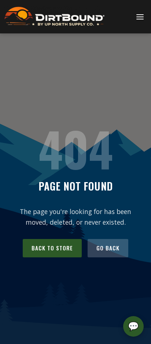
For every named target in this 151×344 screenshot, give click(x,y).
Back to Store (52, 248)
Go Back (107, 248)
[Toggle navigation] (140, 17)
